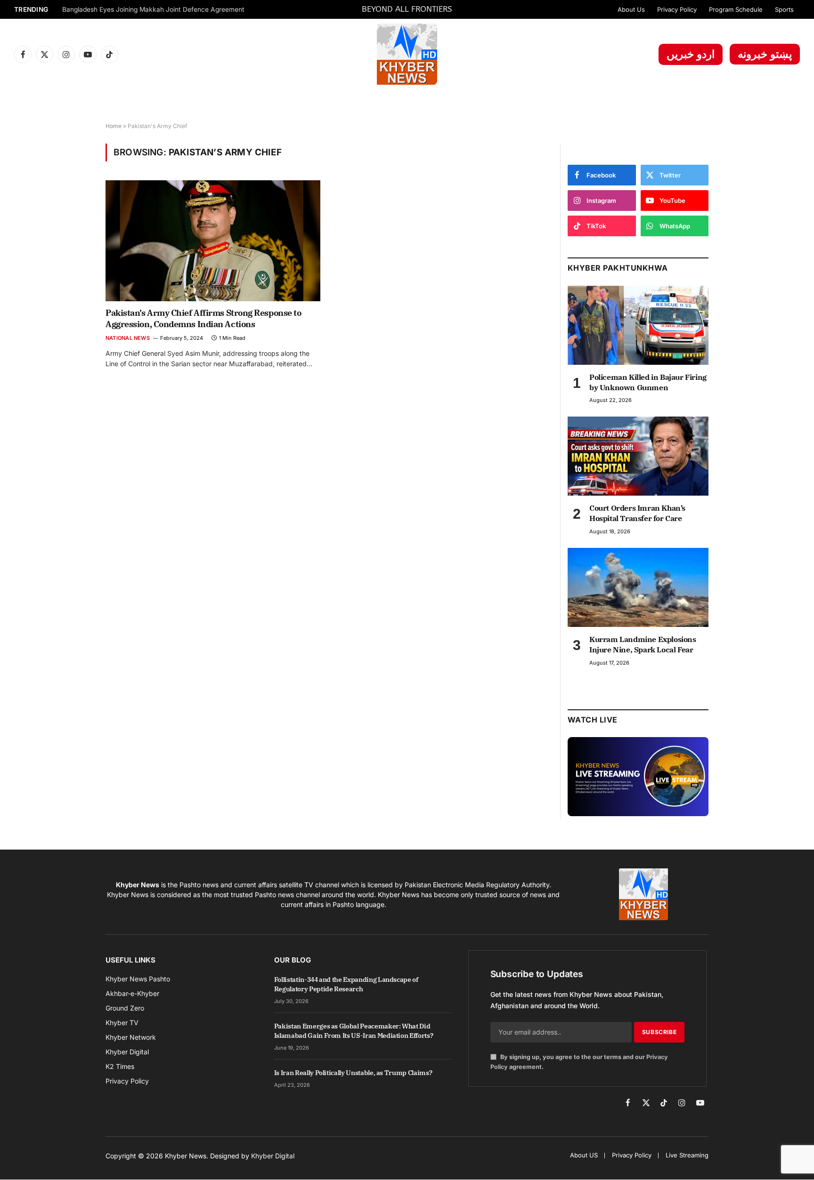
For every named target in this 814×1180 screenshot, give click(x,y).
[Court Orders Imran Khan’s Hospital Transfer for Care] (638, 456)
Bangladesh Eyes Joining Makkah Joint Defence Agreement (153, 9)
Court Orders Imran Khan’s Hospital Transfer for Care (637, 513)
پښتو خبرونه (765, 54)
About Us (631, 9)
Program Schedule (736, 9)
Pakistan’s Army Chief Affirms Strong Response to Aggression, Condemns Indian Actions (203, 318)
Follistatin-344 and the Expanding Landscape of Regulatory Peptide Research (346, 984)
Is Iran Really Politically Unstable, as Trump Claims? (353, 1072)
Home (114, 125)
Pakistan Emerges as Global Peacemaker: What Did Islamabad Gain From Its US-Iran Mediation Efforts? (353, 1031)
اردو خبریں (691, 54)
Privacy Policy (677, 9)
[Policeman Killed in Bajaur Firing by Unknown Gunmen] (638, 325)
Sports (784, 9)
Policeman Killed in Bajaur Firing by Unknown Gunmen (648, 382)
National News (128, 338)
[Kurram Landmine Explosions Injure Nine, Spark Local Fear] (638, 587)
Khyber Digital (272, 1156)
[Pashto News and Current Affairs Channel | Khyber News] (407, 54)
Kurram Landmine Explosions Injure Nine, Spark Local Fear (642, 644)
